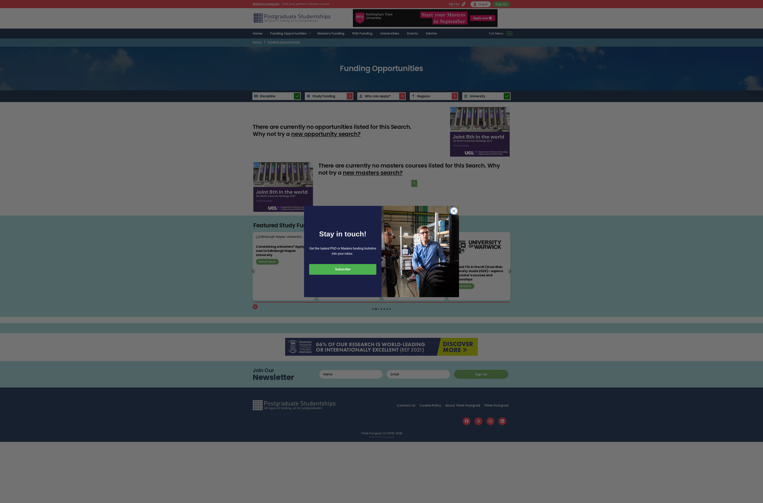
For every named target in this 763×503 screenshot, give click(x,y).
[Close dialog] (453, 210)
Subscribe (343, 269)
